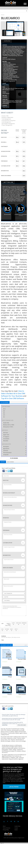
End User (14, 432)
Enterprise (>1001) (14, 427)
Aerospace (14, 446)
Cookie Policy (17, 826)
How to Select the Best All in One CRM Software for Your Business (13, 393)
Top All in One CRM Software (12, 398)
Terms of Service (6, 828)
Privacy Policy (6, 829)
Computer (14, 454)
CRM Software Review (15, 637)
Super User (14, 434)
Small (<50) (14, 423)
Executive (14, 440)
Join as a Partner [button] (14, 786)
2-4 (14, 415)
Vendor (16, 829)
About (4, 826)
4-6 (14, 413)
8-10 (14, 409)
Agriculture (14, 448)
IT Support (14, 436)
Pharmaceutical (14, 452)
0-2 (14, 417)
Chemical (14, 450)
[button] (4, 471)
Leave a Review (10, 462)
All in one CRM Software (6, 637)
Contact (16, 828)
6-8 (14, 411)
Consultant (14, 438)
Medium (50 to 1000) (14, 425)
